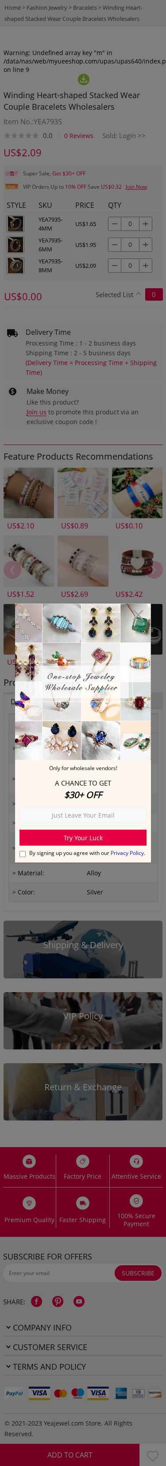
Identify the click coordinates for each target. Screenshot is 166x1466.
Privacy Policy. (128, 853)
